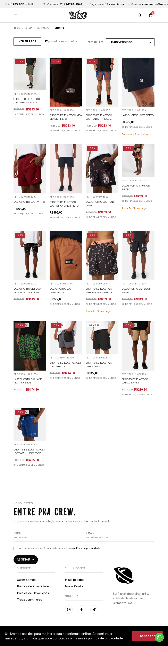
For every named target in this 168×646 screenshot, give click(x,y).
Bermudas (43, 28)
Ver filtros (27, 41)
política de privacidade (105, 638)
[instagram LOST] (69, 609)
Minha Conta (74, 586)
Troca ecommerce (29, 600)
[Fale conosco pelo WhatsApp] (159, 637)
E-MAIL (90, 533)
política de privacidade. (87, 548)
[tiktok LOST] (94, 609)
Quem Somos (26, 580)
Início (17, 28)
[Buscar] (139, 15)
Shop (28, 28)
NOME (17, 533)
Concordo (148, 636)
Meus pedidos (74, 580)
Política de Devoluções (33, 593)
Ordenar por (95, 42)
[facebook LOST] (81, 609)
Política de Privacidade (33, 586)
